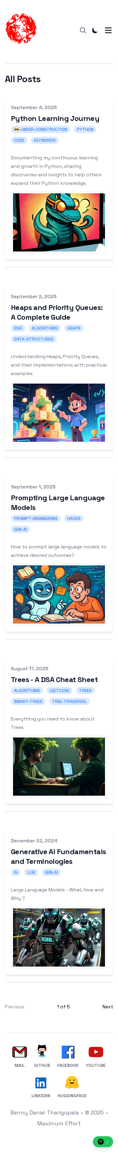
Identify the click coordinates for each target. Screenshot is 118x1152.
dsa (18, 328)
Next (108, 1007)
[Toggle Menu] (108, 30)
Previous (15, 1007)
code (19, 140)
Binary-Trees (28, 701)
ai (16, 872)
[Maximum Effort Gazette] (23, 30)
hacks (73, 518)
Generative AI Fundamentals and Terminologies (58, 856)
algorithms (45, 328)
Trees (85, 690)
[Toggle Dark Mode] (95, 30)
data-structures (34, 339)
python (85, 129)
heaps (73, 328)
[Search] (83, 30)
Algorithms (27, 690)
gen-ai (20, 529)
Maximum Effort (59, 1123)
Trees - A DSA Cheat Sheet (54, 679)
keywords (45, 140)
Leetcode (59, 690)
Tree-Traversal (69, 701)
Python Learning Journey (55, 118)
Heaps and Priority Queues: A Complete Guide (57, 312)
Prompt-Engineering (35, 518)
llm (31, 872)
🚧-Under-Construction (40, 129)
